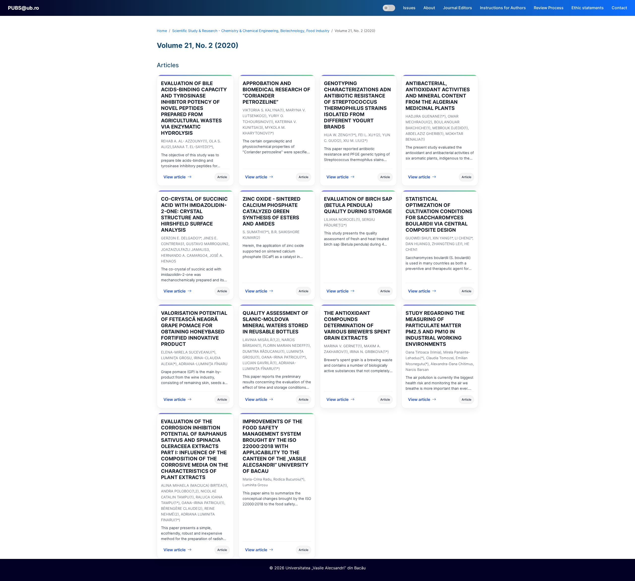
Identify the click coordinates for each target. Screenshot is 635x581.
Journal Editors (457, 7)
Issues (409, 7)
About (429, 7)
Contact (619, 7)
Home (162, 31)
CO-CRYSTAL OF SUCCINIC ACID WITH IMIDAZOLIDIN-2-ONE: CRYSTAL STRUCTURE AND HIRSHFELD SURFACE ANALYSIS (194, 214)
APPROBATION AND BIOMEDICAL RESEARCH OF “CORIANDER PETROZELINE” (276, 92)
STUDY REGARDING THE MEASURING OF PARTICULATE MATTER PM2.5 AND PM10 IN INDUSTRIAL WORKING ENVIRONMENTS (435, 328)
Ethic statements (588, 7)
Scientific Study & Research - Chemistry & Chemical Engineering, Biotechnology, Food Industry (250, 31)
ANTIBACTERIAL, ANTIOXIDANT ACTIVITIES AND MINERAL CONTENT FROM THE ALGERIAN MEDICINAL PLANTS (438, 95)
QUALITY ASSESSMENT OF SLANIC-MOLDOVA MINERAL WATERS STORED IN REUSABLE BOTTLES (275, 322)
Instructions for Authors (503, 7)
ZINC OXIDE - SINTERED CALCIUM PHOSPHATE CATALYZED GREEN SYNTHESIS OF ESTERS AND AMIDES (272, 211)
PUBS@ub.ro (23, 8)
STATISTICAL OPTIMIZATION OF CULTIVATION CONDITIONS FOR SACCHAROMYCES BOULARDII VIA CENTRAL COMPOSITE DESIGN (439, 214)
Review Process (549, 7)
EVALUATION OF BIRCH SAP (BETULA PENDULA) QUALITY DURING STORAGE (358, 205)
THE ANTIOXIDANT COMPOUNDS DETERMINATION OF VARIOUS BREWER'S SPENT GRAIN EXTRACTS (357, 325)
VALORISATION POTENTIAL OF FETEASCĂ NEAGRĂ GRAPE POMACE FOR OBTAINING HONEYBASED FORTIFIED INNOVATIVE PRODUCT (194, 328)
